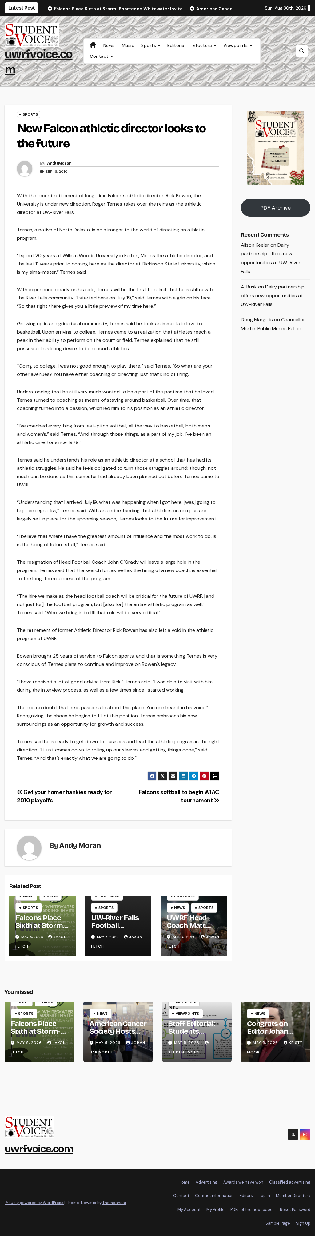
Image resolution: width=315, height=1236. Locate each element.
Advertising (206, 1182)
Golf (28, 895)
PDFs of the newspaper (252, 1209)
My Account (189, 1209)
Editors (246, 1195)
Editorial (176, 45)
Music (128, 45)
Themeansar (114, 1202)
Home (184, 1182)
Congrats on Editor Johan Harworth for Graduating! (269, 1035)
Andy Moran (59, 163)
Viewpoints (236, 45)
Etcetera (203, 45)
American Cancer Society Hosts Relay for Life (118, 1031)
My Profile (215, 1209)
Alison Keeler (255, 245)
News (109, 45)
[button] (302, 51)
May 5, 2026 (30, 1042)
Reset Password (295, 1209)
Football (108, 895)
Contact (100, 56)
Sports (149, 45)
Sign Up (303, 1223)
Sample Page (277, 1223)
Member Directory (293, 1195)
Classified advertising (289, 1182)
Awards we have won (243, 1182)
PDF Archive (276, 207)
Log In (264, 1195)
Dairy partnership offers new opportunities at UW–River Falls (273, 296)
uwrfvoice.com (39, 1148)
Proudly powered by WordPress (34, 1202)
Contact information (214, 1195)
